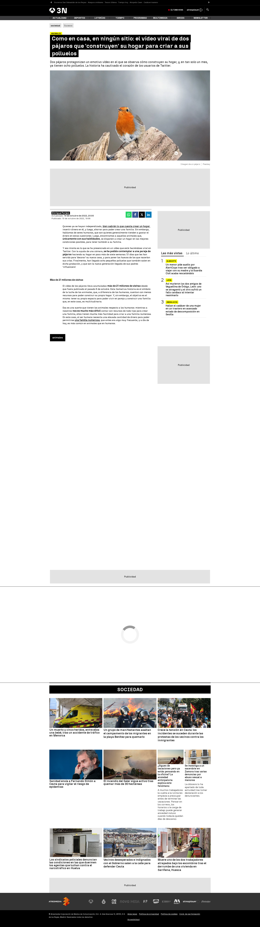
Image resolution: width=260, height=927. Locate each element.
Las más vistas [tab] (171, 253)
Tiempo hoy (123, 2)
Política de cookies (169, 914)
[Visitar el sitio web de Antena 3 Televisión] (93, 901)
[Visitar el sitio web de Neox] (114, 901)
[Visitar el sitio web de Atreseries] (145, 901)
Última (176, 10)
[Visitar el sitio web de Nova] (124, 901)
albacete (171, 261)
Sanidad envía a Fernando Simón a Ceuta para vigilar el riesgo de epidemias (72, 784)
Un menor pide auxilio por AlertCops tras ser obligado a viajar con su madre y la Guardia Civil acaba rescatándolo (184, 269)
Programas (140, 18)
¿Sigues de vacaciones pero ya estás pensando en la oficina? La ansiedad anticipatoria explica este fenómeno (169, 775)
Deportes (79, 18)
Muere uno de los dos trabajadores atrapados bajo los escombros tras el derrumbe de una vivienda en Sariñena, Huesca (182, 865)
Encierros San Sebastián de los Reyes (70, 2)
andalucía (172, 302)
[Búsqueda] (208, 10)
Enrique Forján (60, 213)
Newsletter (201, 18)
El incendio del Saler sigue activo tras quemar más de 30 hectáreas (128, 782)
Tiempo (120, 18)
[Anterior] (51, 2)
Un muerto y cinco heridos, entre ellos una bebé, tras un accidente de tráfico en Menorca (74, 732)
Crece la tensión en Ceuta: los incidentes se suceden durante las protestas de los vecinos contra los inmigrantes (181, 735)
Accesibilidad (133, 919)
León (169, 280)
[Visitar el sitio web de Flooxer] (205, 901)
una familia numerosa (87, 320)
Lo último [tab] (192, 253)
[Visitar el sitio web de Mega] (135, 901)
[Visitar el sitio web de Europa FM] (166, 901)
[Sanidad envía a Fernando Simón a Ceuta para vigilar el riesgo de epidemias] (75, 764)
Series (180, 18)
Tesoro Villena (111, 2)
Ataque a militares (95, 2)
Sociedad (130, 689)
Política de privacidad (149, 914)
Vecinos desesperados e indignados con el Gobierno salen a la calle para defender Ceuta (127, 863)
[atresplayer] (195, 10)
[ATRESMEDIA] (59, 901)
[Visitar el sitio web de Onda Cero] (156, 901)
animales (57, 337)
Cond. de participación (189, 914)
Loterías (99, 18)
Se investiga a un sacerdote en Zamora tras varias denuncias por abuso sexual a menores (196, 773)
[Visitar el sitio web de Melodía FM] (176, 901)
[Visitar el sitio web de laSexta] (103, 901)
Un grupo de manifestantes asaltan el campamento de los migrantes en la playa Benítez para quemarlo (127, 733)
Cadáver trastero (151, 2)
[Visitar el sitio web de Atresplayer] (191, 901)
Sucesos (68, 25)
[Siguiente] (209, 2)
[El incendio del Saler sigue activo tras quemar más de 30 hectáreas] (130, 764)
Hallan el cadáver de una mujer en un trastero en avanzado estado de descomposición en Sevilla (183, 310)
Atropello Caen (136, 2)
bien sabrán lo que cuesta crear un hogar (126, 226)
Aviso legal (132, 914)
